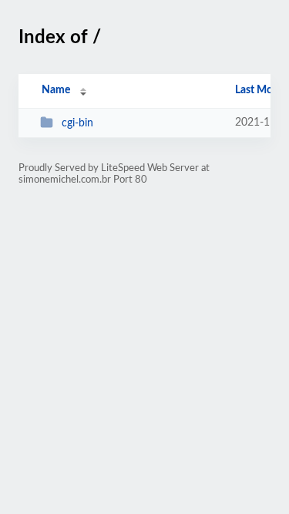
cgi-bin (77, 123)
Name (56, 90)
